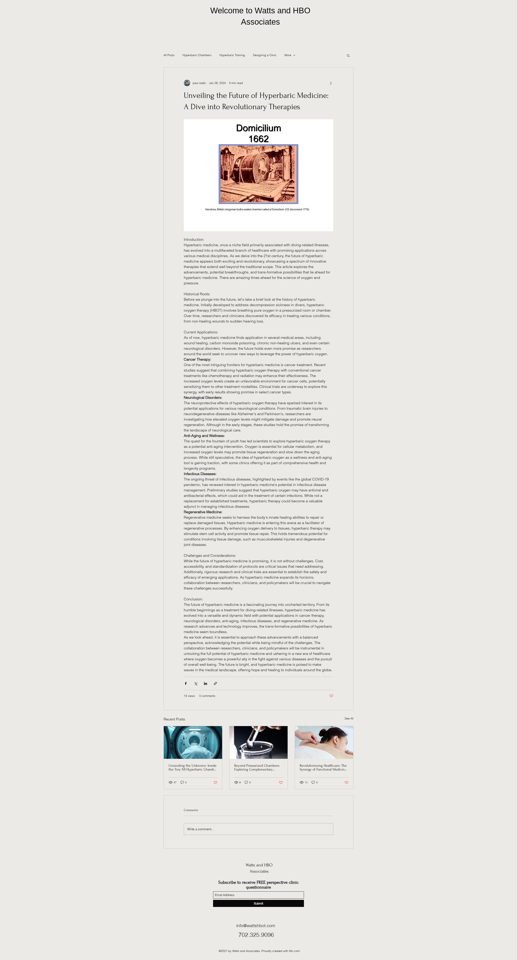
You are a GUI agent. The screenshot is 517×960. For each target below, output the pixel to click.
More (288, 55)
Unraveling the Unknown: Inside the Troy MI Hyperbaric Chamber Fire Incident (193, 767)
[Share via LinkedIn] (205, 683)
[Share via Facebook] (186, 683)
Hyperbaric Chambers (197, 55)
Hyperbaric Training (232, 55)
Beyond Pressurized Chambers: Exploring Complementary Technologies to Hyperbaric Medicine (257, 767)
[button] (348, 55)
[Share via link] (215, 683)
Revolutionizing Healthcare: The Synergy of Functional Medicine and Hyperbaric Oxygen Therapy (324, 767)
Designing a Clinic (264, 55)
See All (349, 718)
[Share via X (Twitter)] (196, 683)
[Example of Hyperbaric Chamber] (193, 742)
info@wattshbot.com (255, 925)
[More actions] (330, 83)
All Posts (169, 55)
